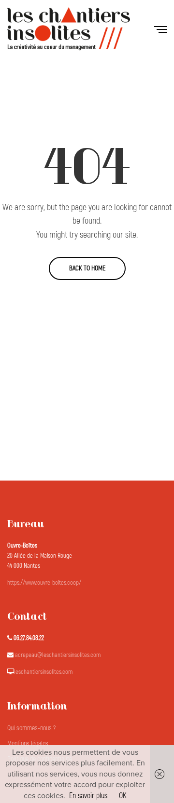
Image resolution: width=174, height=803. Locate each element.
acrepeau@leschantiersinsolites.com (58, 655)
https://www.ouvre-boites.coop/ (44, 583)
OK (123, 796)
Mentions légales (27, 743)
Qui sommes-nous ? (31, 728)
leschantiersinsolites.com (43, 672)
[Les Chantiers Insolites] (68, 29)
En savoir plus (88, 796)
